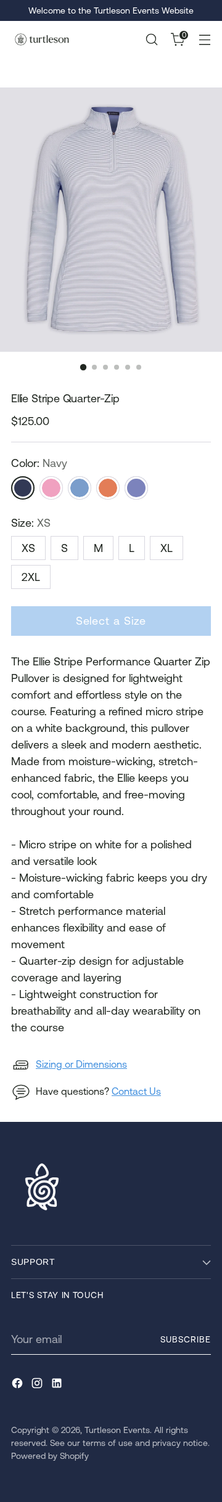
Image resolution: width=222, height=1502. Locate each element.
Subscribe (185, 1339)
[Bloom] (51, 488)
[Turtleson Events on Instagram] (38, 1385)
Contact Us (136, 1091)
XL (166, 548)
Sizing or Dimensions (81, 1064)
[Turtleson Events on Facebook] (18, 1385)
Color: (39, 463)
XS (28, 548)
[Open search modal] (151, 39)
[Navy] (23, 488)
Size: (31, 522)
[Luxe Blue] (79, 488)
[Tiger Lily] (108, 488)
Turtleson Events (117, 1430)
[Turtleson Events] (42, 39)
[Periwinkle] (136, 488)
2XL (31, 576)
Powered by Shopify (50, 1456)
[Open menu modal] (204, 39)
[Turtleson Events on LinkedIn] (58, 1385)
